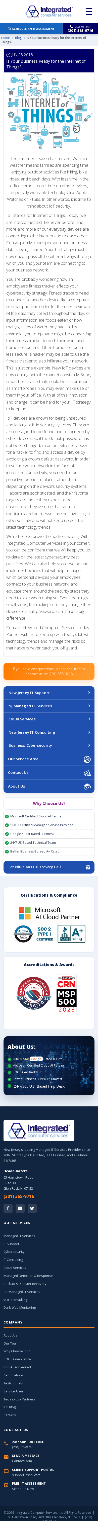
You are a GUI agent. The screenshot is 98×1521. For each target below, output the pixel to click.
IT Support (11, 1244)
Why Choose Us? (49, 803)
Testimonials (13, 1383)
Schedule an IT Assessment (33, 29)
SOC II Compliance (17, 1359)
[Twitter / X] (32, 1208)
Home (5, 38)
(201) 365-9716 (19, 1196)
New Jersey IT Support (29, 692)
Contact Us (18, 772)
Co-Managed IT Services (22, 1291)
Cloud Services (22, 718)
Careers (10, 1415)
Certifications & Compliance (49, 895)
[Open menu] (89, 11)
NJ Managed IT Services (30, 705)
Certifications (14, 1375)
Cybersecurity (14, 1251)
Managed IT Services (19, 1235)
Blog (18, 38)
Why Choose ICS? (17, 1351)
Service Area (13, 1391)
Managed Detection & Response (28, 1275)
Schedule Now (23, 1488)
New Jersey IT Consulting (32, 732)
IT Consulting (13, 1259)
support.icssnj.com (26, 1475)
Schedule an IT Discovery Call (35, 867)
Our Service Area (23, 758)
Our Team (11, 1343)
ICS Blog (10, 1407)
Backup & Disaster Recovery (25, 1283)
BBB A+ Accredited (17, 1367)
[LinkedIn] (20, 1208)
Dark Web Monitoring (20, 1307)
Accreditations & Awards (49, 964)
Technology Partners (19, 1399)
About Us (16, 786)
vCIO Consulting (15, 1299)
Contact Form (22, 1461)
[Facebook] (8, 1208)
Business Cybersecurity (30, 745)
